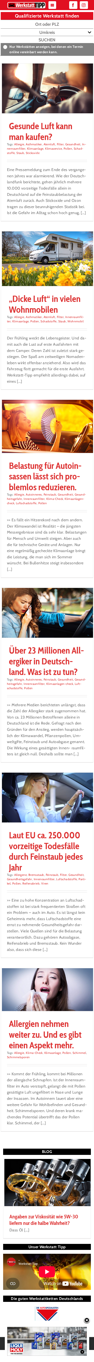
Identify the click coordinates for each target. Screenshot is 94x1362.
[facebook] (73, 5)
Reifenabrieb (31, 883)
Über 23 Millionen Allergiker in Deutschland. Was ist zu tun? (46, 661)
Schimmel (79, 1053)
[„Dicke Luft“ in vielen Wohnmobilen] (47, 258)
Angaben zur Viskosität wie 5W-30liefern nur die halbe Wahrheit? (43, 1219)
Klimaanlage (35, 148)
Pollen (68, 148)
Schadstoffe (48, 321)
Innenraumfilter (34, 499)
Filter (60, 144)
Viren (44, 883)
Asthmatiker (34, 144)
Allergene (20, 875)
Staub (20, 153)
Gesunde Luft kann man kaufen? (40, 131)
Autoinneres (34, 494)
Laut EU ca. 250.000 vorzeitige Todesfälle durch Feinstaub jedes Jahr (46, 851)
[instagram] (84, 5)
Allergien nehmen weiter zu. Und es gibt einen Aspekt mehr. (45, 1034)
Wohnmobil (75, 321)
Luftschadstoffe (26, 503)
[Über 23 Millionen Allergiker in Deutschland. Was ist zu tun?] (47, 613)
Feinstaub (50, 494)
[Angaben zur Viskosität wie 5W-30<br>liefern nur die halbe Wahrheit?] (47, 1182)
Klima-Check (54, 499)
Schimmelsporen (18, 1057)
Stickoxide (33, 153)
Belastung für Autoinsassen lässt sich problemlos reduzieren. (45, 476)
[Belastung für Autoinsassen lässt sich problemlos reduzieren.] (47, 426)
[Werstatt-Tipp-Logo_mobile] (26, 3)
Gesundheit (73, 144)
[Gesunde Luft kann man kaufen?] (47, 89)
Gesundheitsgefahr (19, 879)
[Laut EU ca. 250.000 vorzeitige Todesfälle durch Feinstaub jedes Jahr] (47, 798)
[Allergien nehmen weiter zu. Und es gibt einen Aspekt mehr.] (47, 989)
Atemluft (49, 144)
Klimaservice (53, 148)
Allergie (19, 144)
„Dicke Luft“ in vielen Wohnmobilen (45, 304)
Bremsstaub (36, 875)
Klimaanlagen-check (59, 684)
